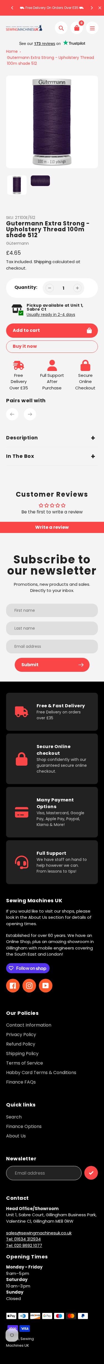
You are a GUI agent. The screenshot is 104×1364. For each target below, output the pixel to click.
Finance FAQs (21, 1082)
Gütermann (17, 243)
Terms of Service (24, 1063)
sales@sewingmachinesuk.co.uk (39, 1233)
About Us (16, 1136)
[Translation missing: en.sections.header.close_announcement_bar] (100, 8)
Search (14, 1117)
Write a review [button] (52, 527)
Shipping (42, 262)
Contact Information (28, 1025)
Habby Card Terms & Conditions (41, 1072)
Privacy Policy (21, 1034)
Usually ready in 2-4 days (51, 314)
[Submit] (91, 1173)
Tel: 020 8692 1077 (24, 1245)
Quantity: (25, 287)
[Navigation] (92, 28)
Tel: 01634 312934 (23, 1239)
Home (12, 51)
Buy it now (25, 346)
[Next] (91, 8)
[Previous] (12, 8)
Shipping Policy (22, 1053)
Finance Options (24, 1126)
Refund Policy (20, 1044)
